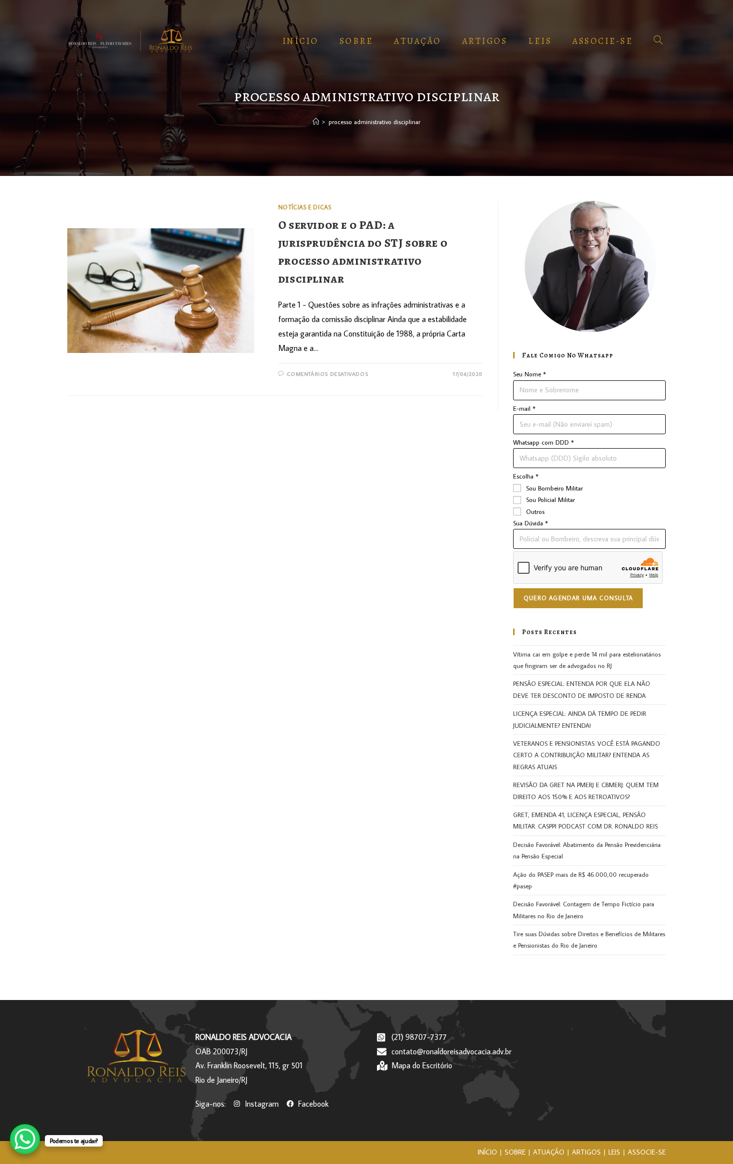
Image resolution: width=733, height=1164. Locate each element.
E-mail (524, 408)
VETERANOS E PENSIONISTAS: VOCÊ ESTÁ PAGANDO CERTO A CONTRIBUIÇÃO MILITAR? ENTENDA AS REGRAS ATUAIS (586, 755)
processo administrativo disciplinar (374, 122)
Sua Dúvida (530, 523)
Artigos (586, 1152)
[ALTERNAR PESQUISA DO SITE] (658, 41)
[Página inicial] (316, 122)
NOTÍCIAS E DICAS (305, 207)
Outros (535, 511)
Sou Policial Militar (550, 499)
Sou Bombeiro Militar (554, 488)
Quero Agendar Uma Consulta (578, 598)
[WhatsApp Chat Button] (25, 1139)
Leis (614, 1152)
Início (487, 1152)
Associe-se (647, 1152)
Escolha (526, 476)
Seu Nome (529, 374)
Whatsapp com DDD (543, 442)
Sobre (515, 1152)
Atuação (548, 1152)
